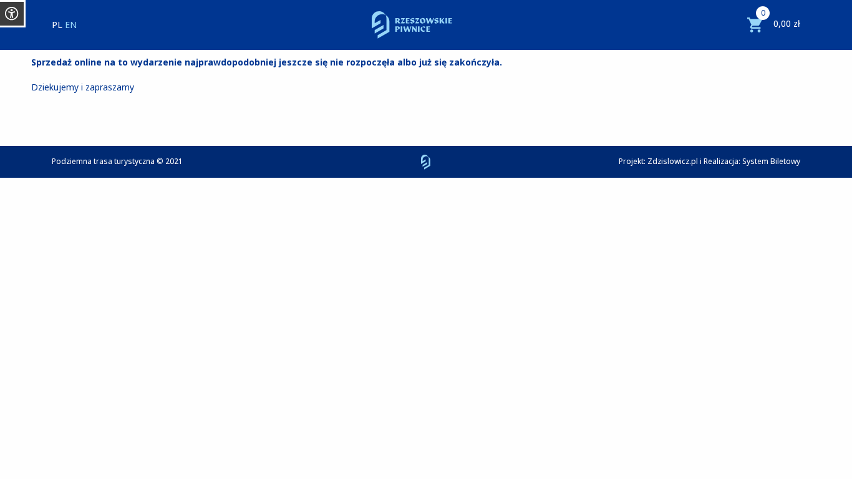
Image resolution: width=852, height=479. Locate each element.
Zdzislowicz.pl (672, 161)
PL (57, 25)
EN (71, 25)
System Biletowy (771, 161)
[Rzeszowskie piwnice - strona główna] (412, 25)
